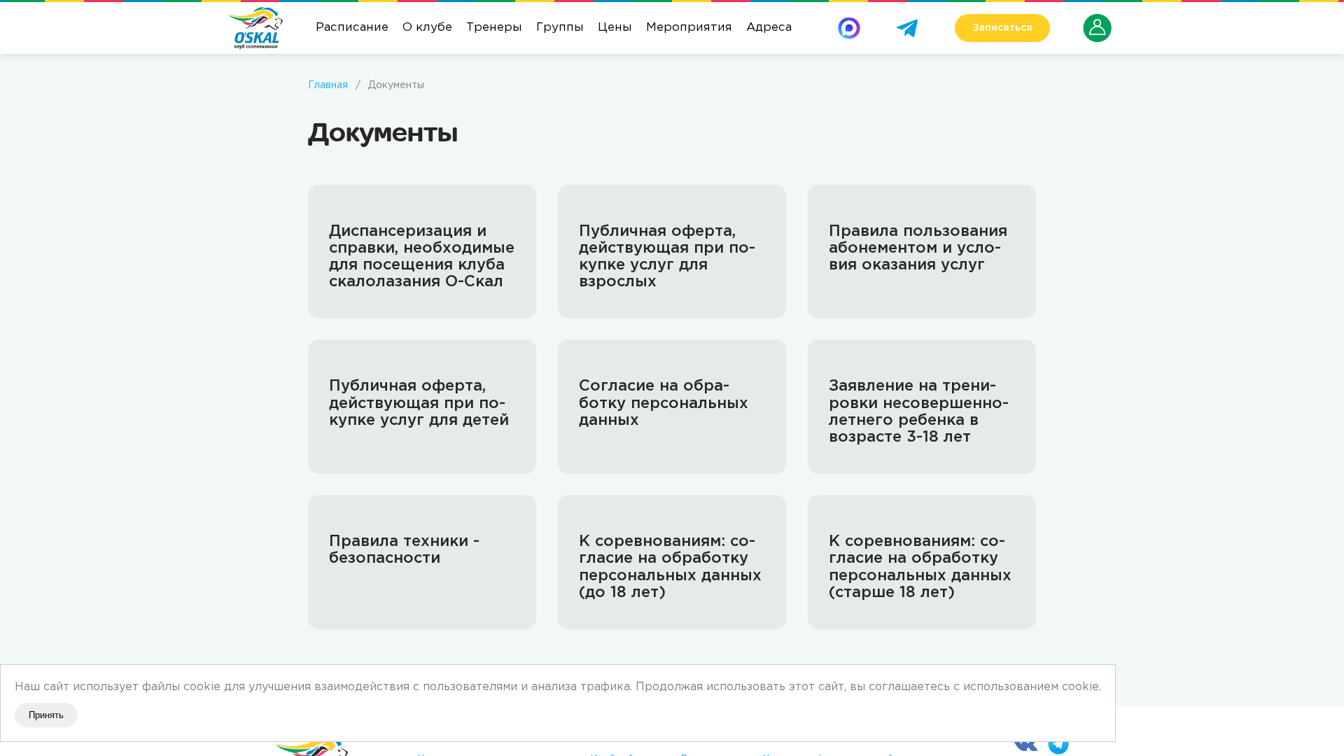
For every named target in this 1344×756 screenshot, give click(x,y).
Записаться (1002, 28)
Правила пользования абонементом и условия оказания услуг (918, 248)
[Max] (849, 23)
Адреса (769, 27)
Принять (46, 715)
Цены (615, 27)
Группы (560, 27)
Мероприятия (689, 27)
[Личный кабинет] (1097, 20)
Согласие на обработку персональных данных (663, 403)
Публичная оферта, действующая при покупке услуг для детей (419, 403)
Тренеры (494, 27)
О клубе (427, 27)
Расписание (352, 27)
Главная (328, 85)
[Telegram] (907, 23)
